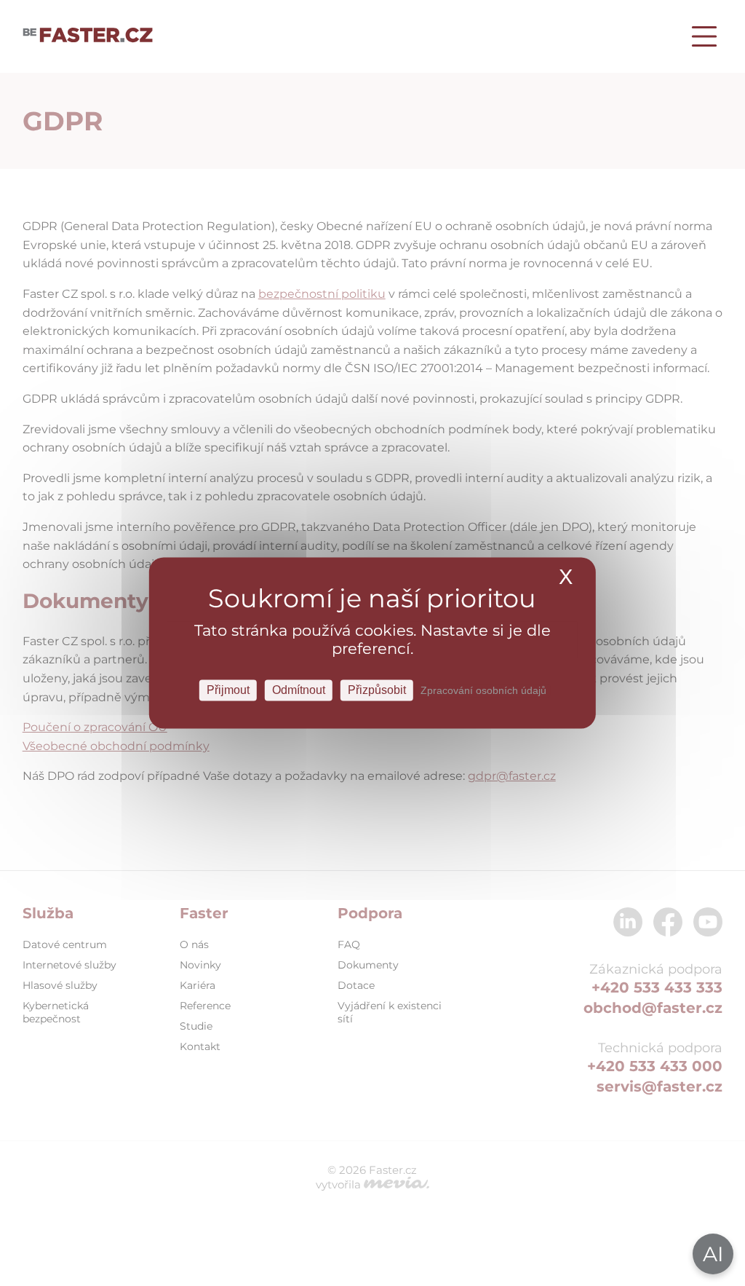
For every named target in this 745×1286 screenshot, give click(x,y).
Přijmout (228, 690)
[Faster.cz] (88, 36)
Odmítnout (298, 690)
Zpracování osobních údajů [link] (483, 690)
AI (713, 1254)
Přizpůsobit (377, 690)
